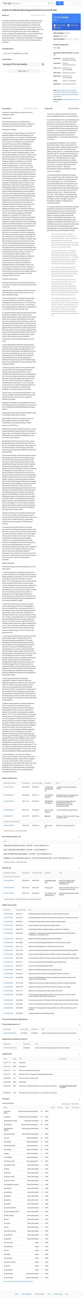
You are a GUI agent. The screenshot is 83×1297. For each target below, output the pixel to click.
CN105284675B (8, 880)
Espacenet (65, 99)
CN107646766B (8, 1004)
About (17, 1294)
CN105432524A (8, 1013)
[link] (16, 53)
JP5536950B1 (8, 816)
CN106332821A (8, 983)
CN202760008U (8, 1000)
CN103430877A (9, 795)
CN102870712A (8, 966)
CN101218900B (8, 917)
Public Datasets (39, 1294)
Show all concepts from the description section (18, 1281)
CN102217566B (8, 958)
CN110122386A (8, 921)
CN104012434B (8, 977)
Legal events (73, 92)
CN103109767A (9, 787)
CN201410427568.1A (10, 1033)
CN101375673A (8, 929)
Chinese (67, 33)
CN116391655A (8, 987)
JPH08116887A (8, 825)
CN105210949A (9, 887)
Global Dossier (74, 99)
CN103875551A (9, 810)
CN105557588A (8, 970)
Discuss (55, 101)
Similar (58, 28)
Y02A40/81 (9, 53)
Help (66, 1294)
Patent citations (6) (62, 90)
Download (66, 1104)
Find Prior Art (74, 25)
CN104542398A (8, 973)
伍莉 (65, 36)
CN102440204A (8, 954)
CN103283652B (8, 914)
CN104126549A (8, 950)
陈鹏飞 (61, 36)
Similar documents (59, 94)
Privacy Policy (58, 1294)
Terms (49, 1294)
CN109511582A (9, 893)
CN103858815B (8, 1008)
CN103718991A (9, 801)
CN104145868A (8, 991)
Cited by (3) (65, 92)
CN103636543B (8, 942)
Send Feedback (27, 1294)
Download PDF (61, 25)
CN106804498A (8, 994)
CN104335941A (8, 962)
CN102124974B (8, 925)
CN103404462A (8, 946)
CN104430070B (8, 938)
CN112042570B (8, 933)
